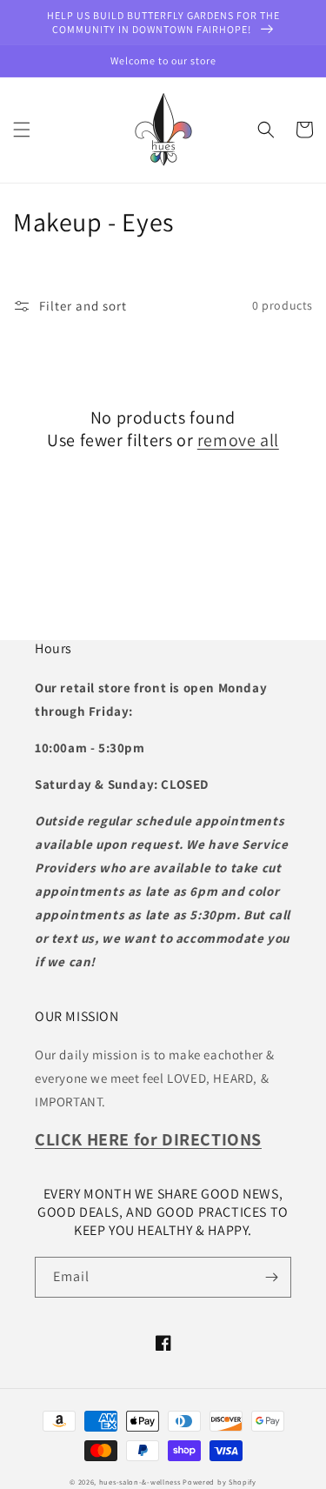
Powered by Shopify (219, 1481)
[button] (22, 129)
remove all (238, 440)
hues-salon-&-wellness (140, 1481)
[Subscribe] (271, 1277)
